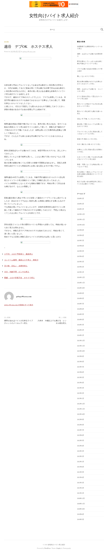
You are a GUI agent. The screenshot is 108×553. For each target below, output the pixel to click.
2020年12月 (81, 498)
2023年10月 (81, 351)
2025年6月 (80, 246)
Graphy (58, 548)
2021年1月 (80, 493)
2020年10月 (81, 509)
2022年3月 (80, 451)
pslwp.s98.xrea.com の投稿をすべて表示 (18, 305)
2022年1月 (80, 461)
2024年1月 (80, 335)
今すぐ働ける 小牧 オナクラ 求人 (89, 144)
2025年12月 (81, 214)
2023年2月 (80, 393)
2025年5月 (80, 251)
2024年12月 (81, 277)
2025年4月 (80, 256)
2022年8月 (80, 425)
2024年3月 (80, 325)
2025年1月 (80, 272)
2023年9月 (80, 356)
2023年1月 (80, 398)
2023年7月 (80, 367)
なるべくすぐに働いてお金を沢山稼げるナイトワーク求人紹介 (89, 158)
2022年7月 (80, 430)
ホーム (52, 29)
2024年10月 (81, 288)
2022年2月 (80, 456)
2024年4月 (80, 319)
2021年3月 (80, 482)
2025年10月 (81, 225)
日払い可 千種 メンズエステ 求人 (89, 119)
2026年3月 (80, 198)
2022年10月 (81, 414)
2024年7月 (80, 304)
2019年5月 (80, 519)
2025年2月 (80, 267)
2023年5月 (80, 377)
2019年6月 (80, 514)
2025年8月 (80, 235)
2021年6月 (80, 467)
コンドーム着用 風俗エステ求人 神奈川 (21, 260)
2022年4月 (80, 446)
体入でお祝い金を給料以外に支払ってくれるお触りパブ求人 (89, 182)
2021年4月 (80, 477)
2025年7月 (80, 240)
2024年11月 (81, 283)
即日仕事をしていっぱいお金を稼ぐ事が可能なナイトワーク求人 (89, 62)
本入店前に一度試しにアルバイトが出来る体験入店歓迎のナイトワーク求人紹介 (89, 174)
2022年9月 (80, 419)
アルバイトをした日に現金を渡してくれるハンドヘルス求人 (89, 132)
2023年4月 (80, 382)
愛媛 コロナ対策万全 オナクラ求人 (19, 277)
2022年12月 (81, 404)
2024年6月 (80, 309)
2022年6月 (80, 435)
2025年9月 (80, 230)
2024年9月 (80, 293)
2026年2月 (80, 204)
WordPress (47, 548)
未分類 (6, 42)
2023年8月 (80, 361)
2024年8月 (80, 298)
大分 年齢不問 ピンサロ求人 (16, 272)
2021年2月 (80, 488)
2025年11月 (81, 219)
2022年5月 (80, 440)
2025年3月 (80, 261)
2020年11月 (81, 504)
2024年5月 (80, 314)
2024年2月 (80, 330)
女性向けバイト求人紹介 (54, 15)
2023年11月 (81, 346)
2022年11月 (81, 409)
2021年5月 (80, 472)
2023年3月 (80, 388)
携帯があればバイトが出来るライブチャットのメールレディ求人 (18, 321)
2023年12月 (81, 340)
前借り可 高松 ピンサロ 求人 (87, 139)
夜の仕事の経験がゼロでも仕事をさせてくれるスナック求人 (89, 82)
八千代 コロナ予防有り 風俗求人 (18, 254)
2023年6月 (80, 372)
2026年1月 (80, 209)
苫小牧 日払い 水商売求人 (16, 266)
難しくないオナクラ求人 (85, 76)
